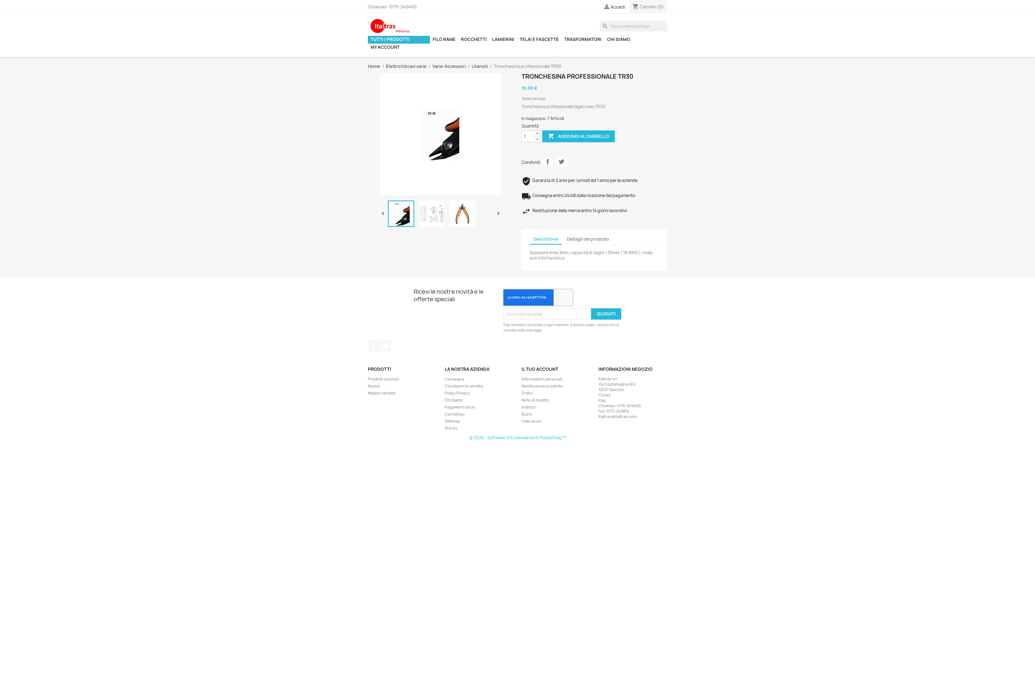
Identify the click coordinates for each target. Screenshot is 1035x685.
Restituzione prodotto (542, 386)
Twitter (385, 346)
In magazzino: (534, 118)
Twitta (561, 161)
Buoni (527, 414)
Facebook (373, 346)
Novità (374, 386)
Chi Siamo (454, 400)
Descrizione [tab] (546, 239)
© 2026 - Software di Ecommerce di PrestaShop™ (517, 438)
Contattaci (454, 414)
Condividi (547, 161)
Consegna (454, 379)
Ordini (527, 393)
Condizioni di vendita (464, 386)
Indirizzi (529, 407)
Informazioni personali (542, 379)
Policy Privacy (457, 393)
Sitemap (452, 421)
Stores (451, 428)
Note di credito (535, 400)
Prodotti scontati (383, 379)
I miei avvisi (531, 421)
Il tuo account (540, 369)
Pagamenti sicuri (460, 407)
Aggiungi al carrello (578, 136)
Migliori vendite (382, 393)
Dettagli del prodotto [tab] (588, 239)
